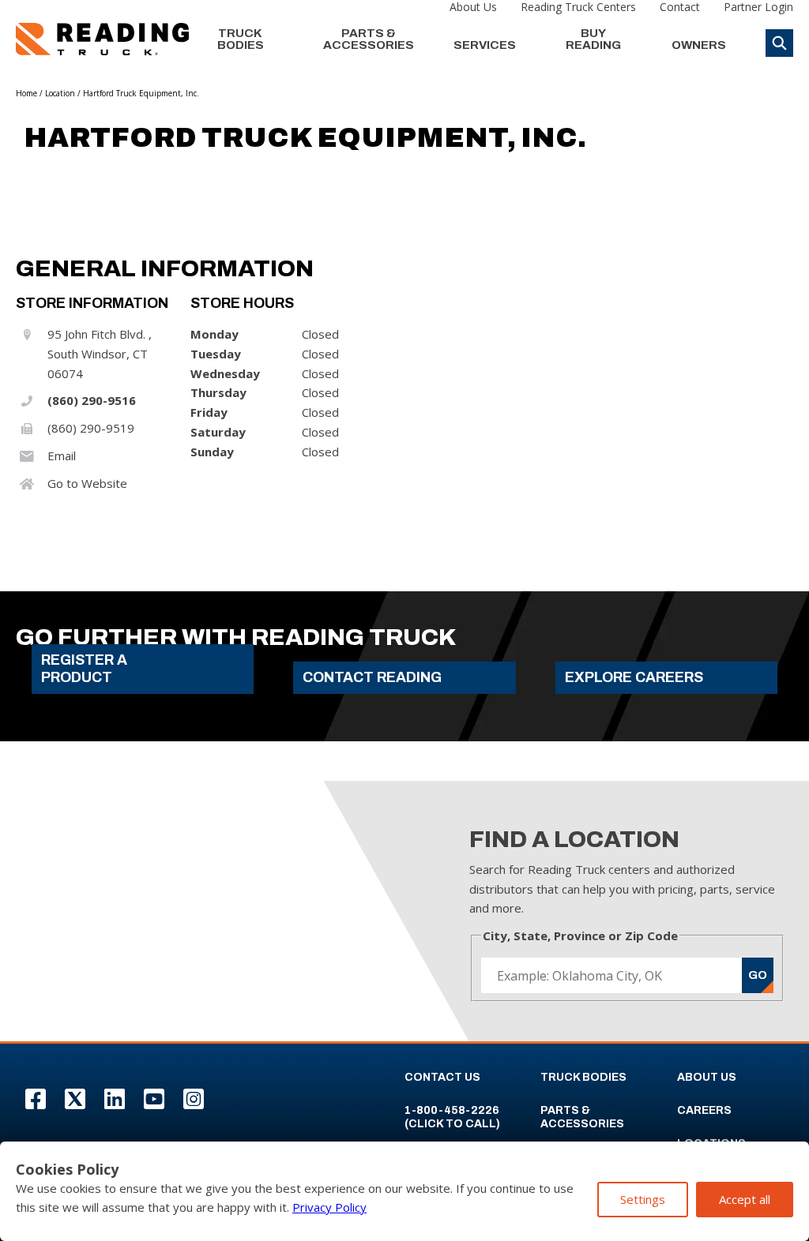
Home (26, 93)
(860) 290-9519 (90, 428)
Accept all (744, 1199)
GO (757, 975)
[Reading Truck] (102, 39)
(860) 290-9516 (91, 400)
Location (60, 93)
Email (61, 455)
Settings (642, 1199)
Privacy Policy (329, 1207)
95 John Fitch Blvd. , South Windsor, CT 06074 (99, 353)
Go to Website (87, 483)
